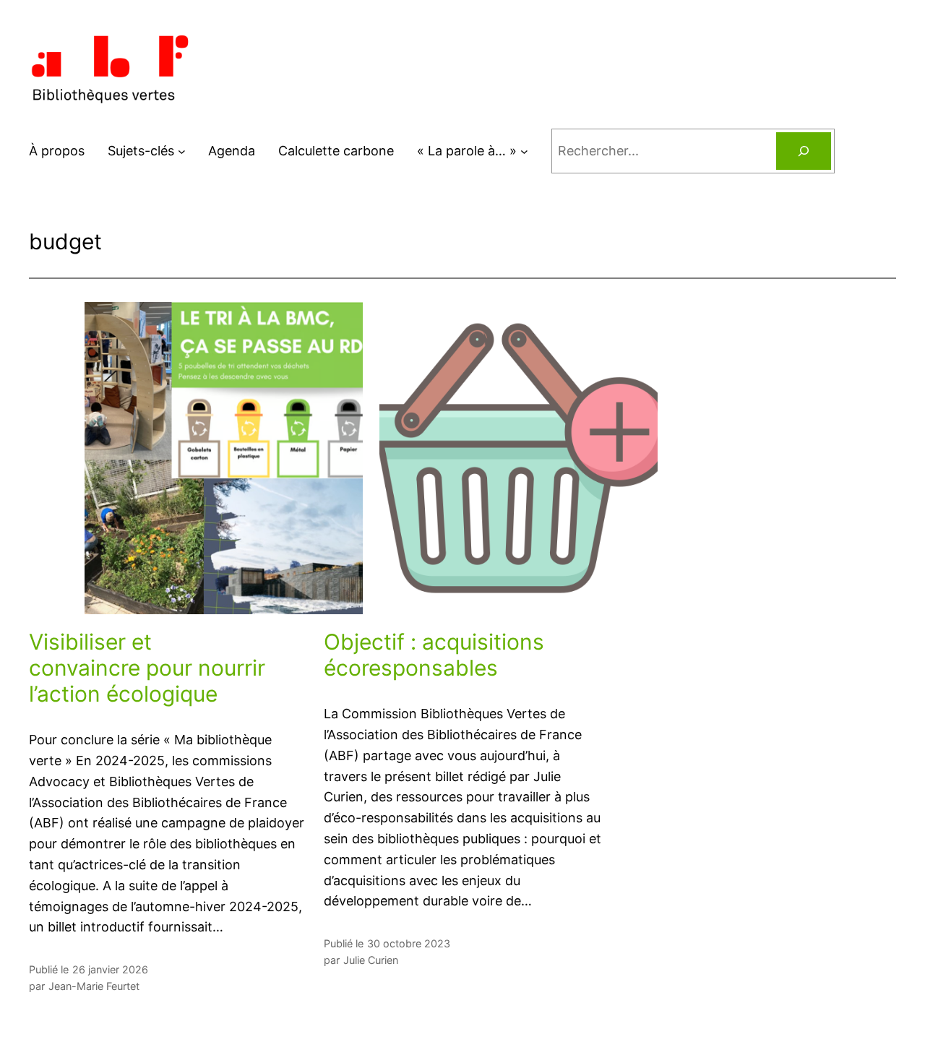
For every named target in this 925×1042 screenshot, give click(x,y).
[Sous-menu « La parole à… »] (524, 151)
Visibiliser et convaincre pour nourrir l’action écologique (147, 668)
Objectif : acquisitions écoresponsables (434, 655)
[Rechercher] (803, 151)
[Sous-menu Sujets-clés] (182, 151)
